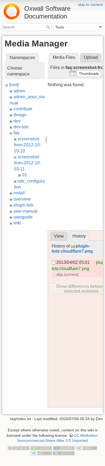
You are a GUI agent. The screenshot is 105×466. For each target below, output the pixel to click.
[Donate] (41, 448)
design (19, 114)
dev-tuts (21, 127)
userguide (23, 217)
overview (22, 199)
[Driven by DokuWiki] (64, 453)
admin (19, 91)
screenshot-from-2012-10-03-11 (27, 163)
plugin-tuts (23, 205)
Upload (91, 57)
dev (16, 121)
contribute (22, 109)
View (59, 236)
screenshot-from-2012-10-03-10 (27, 145)
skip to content (90, 4)
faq (16, 132)
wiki (17, 223)
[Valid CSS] (41, 453)
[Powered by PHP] (64, 448)
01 (24, 175)
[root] (14, 84)
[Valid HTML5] (86, 448)
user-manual (25, 211)
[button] (89, 73)
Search (48, 27)
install (19, 193)
